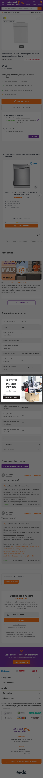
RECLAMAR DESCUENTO (11, 397)
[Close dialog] (41, 377)
